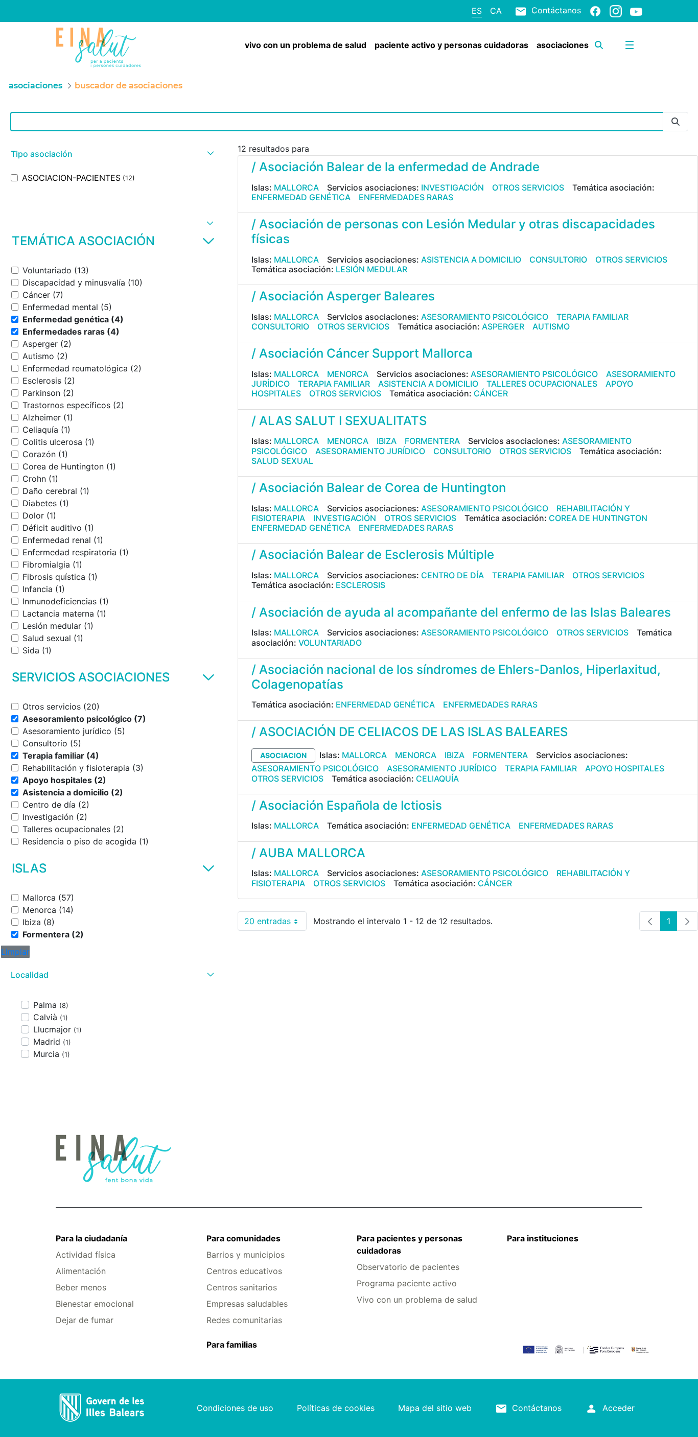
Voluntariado (330, 643)
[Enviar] (675, 122)
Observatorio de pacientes (408, 1267)
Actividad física (85, 1255)
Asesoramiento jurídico (370, 451)
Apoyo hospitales (624, 768)
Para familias (231, 1344)
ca (496, 11)
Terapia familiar (592, 317)
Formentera (432, 441)
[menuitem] (305, 45)
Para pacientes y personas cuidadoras (409, 1244)
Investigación (452, 187)
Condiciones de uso (235, 1408)
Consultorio (558, 259)
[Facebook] (595, 11)
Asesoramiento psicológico (484, 317)
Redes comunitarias (244, 1320)
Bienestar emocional (95, 1304)
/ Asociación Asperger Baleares (343, 296)
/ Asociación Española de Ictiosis (346, 805)
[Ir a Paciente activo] (104, 47)
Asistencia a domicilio (471, 259)
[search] (599, 45)
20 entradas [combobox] (275, 923)
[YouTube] (636, 11)
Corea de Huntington (598, 518)
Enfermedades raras (406, 197)
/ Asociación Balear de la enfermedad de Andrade (395, 166)
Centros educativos (244, 1271)
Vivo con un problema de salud (417, 1299)
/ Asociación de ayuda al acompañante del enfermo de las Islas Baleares (461, 612)
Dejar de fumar (84, 1320)
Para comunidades (243, 1238)
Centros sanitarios (241, 1287)
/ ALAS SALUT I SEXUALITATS (339, 420)
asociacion (283, 755)
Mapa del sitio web (435, 1408)
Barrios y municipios (245, 1255)
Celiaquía (437, 778)
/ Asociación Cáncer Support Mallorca (362, 353)
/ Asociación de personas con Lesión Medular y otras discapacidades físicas (453, 231)
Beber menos (81, 1287)
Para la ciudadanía (91, 1238)
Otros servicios (528, 187)
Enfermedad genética (301, 197)
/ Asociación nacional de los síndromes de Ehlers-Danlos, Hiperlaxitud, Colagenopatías (456, 677)
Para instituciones (542, 1238)
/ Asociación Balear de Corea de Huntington (378, 487)
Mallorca (296, 187)
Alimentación (81, 1271)
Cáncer (491, 393)
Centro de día (452, 575)
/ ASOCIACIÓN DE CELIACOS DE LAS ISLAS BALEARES (409, 731)
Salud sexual (282, 461)
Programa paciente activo (407, 1283)
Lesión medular (371, 269)
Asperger (503, 326)
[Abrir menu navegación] (629, 45)
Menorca (347, 374)
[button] (111, 154)
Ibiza (387, 441)
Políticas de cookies (336, 1408)
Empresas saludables (247, 1304)
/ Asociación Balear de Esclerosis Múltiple (372, 554)
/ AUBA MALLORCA (308, 852)
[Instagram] (616, 11)
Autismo (551, 326)
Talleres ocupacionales (541, 384)
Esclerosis (360, 585)
